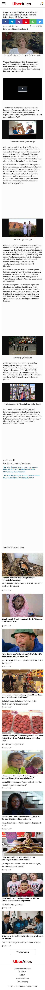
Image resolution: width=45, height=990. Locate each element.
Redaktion (22, 972)
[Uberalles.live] (21, 3)
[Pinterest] (25, 21)
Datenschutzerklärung (22, 968)
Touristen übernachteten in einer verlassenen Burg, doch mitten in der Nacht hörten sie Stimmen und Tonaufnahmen (20, 469)
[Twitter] (39, 21)
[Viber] (19, 21)
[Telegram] (12, 21)
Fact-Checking (22, 982)
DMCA (22, 975)
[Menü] (3, 3)
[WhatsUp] (32, 21)
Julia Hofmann (14, 26)
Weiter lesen (22, 952)
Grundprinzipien (22, 978)
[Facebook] (5, 21)
